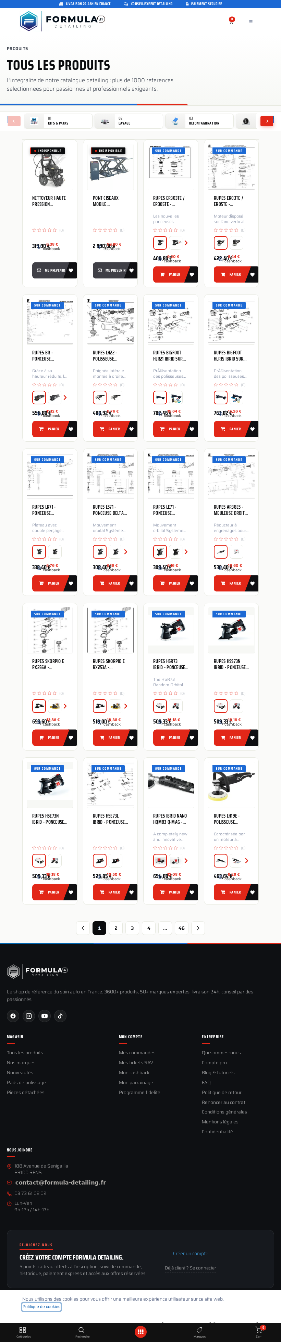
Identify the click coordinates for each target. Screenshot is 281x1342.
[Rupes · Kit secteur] (160, 861)
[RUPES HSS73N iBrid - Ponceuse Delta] (231, 630)
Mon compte (131, 1037)
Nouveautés (20, 1073)
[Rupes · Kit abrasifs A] (55, 706)
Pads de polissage (26, 1083)
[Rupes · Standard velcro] (100, 552)
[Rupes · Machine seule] (221, 552)
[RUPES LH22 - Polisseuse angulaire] (110, 321)
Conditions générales (224, 1112)
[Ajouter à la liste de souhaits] (70, 270)
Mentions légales (220, 1122)
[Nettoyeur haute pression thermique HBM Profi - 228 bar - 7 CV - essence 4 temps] (50, 167)
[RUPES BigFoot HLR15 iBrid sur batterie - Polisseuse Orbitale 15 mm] (231, 321)
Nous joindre (20, 1150)
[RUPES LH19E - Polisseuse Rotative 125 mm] (231, 785)
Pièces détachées (26, 1093)
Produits (17, 48)
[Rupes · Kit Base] (176, 397)
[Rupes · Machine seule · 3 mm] (160, 243)
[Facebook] (13, 1016)
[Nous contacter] (60, 1183)
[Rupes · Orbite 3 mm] (236, 243)
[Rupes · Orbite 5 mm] (221, 243)
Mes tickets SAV (136, 1063)
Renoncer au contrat (223, 1102)
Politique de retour (222, 1093)
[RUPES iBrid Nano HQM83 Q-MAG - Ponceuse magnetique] (171, 785)
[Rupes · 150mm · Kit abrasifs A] (115, 706)
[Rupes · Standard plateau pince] (176, 552)
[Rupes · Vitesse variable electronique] (115, 397)
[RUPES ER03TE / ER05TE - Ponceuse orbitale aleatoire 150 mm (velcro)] (231, 167)
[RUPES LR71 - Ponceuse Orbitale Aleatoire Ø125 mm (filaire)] (50, 476)
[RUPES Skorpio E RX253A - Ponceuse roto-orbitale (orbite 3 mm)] (110, 630)
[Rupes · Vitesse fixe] (100, 397)
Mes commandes (137, 1053)
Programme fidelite (139, 1093)
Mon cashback (134, 1073)
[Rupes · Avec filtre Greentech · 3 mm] (176, 243)
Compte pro (214, 1063)
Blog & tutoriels (218, 1073)
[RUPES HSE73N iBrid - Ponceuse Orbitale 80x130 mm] (50, 785)
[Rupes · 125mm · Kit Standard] (236, 861)
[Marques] (199, 1330)
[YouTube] (44, 1016)
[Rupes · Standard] (160, 397)
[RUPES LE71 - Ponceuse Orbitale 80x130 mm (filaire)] (171, 476)
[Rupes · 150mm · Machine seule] (100, 706)
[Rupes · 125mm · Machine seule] (221, 861)
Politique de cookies (41, 1306)
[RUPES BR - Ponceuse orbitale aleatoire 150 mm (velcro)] (50, 321)
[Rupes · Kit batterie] (176, 706)
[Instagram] (29, 1016)
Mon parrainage (136, 1083)
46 (182, 928)
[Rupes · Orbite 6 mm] (55, 397)
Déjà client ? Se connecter (190, 1268)
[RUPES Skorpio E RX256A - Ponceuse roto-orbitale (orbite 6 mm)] (50, 630)
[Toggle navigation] (251, 21)
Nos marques (21, 1063)
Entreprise (213, 1037)
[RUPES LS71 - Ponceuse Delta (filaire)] (110, 476)
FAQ (206, 1083)
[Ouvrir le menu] (140, 1332)
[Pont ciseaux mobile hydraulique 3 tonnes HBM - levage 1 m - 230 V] (110, 167)
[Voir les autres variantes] (182, 243)
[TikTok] (60, 1016)
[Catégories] (22, 1330)
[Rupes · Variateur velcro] (39, 552)
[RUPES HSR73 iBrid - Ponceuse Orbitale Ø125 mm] (171, 630)
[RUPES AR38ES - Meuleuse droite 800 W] (231, 476)
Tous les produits (25, 1053)
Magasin (15, 1037)
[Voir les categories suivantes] (267, 121)
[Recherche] (81, 1330)
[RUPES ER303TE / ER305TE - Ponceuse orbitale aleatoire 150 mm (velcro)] (171, 167)
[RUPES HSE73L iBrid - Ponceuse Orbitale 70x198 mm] (110, 785)
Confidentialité (217, 1132)
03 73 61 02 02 (30, 1193)
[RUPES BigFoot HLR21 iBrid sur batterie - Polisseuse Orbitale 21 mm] (171, 321)
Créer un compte (190, 1253)
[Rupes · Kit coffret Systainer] (236, 552)
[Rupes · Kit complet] (160, 706)
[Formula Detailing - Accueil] (38, 971)
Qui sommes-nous (221, 1053)
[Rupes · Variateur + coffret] (55, 552)
